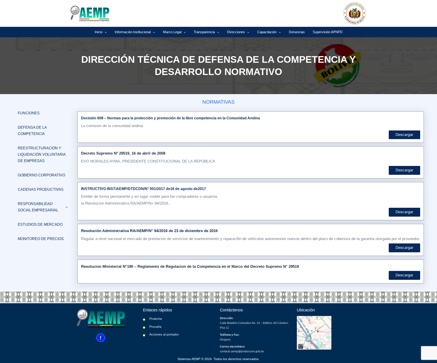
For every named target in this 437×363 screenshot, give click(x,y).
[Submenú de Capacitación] (280, 32)
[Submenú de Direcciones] (248, 32)
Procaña (155, 326)
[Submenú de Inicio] (106, 32)
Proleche (155, 318)
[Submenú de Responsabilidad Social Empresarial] (67, 207)
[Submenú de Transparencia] (218, 32)
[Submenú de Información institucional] (154, 32)
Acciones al (158, 334)
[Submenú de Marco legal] (185, 32)
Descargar (404, 135)
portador (173, 334)
